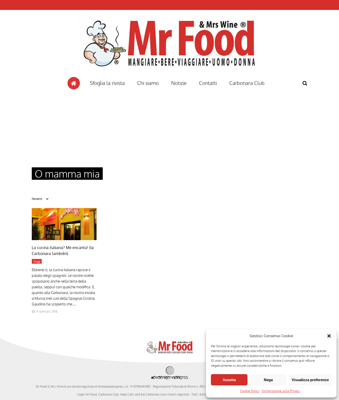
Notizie (179, 83)
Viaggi (36, 261)
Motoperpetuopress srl (113, 386)
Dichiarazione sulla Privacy (281, 391)
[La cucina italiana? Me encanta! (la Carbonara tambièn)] (64, 239)
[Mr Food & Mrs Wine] (169, 75)
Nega (268, 380)
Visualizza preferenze (310, 380)
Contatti (208, 83)
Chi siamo (148, 83)
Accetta (229, 380)
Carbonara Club (247, 83)
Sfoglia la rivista (107, 83)
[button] (329, 335)
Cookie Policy (249, 391)
